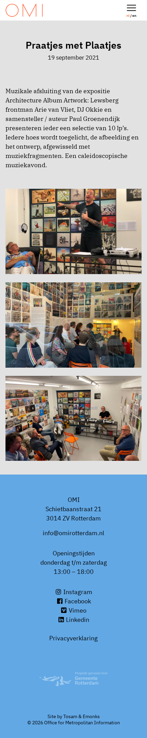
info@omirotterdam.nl (73, 533)
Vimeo (76, 610)
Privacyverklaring (73, 638)
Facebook (77, 601)
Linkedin (77, 620)
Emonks (91, 716)
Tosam (70, 716)
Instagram (77, 592)
